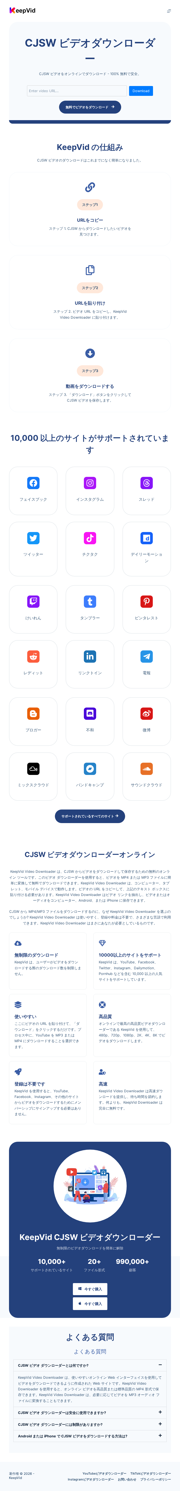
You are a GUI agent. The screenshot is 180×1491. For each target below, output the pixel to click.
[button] (90, 1365)
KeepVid (15, 1478)
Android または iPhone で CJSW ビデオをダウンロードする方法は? (72, 1436)
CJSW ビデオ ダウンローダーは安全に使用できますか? (62, 1412)
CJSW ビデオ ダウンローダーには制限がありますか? (60, 1424)
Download (141, 91)
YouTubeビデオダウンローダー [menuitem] (104, 1473)
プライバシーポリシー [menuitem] (155, 1479)
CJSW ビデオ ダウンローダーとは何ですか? (53, 1365)
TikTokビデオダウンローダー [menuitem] (150, 1473)
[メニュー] (169, 11)
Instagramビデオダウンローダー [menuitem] (91, 1479)
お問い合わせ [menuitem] (127, 1479)
